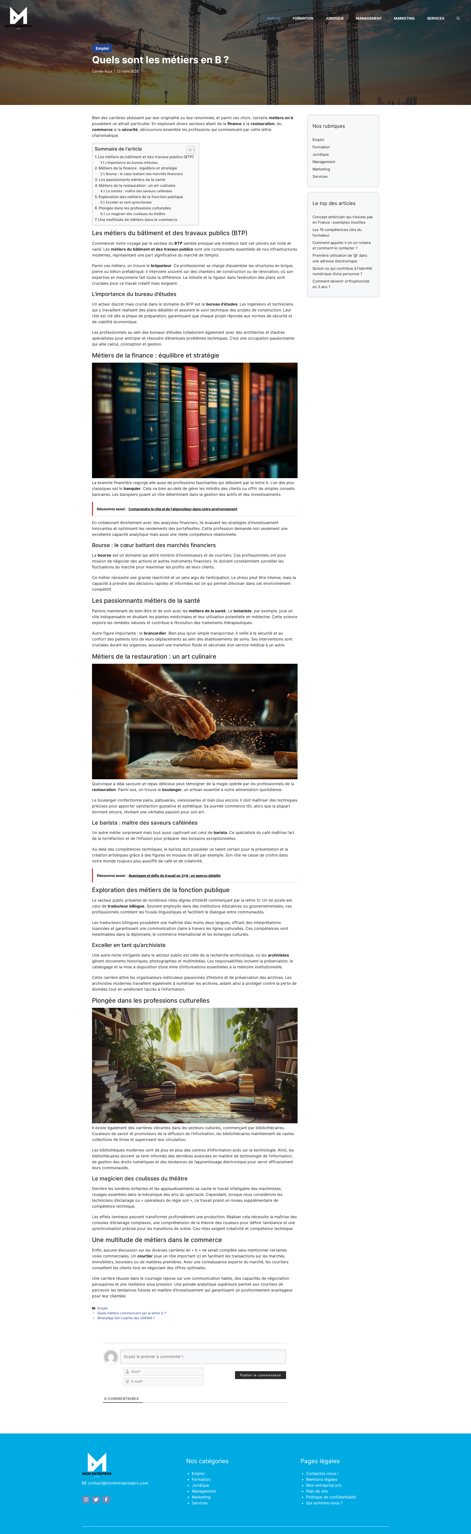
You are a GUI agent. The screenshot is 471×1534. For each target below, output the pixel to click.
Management (369, 18)
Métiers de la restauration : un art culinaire (137, 185)
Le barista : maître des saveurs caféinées (139, 191)
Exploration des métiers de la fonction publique (141, 196)
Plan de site (317, 1491)
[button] (458, 18)
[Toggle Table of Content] (188, 150)
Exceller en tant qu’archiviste (129, 202)
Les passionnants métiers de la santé (132, 179)
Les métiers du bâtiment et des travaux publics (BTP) (146, 156)
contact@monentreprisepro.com (118, 1483)
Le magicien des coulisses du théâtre (135, 214)
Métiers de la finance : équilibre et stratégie (138, 168)
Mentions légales (321, 1479)
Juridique (335, 18)
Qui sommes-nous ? (324, 1502)
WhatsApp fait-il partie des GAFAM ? (126, 1318)
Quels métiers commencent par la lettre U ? (131, 1313)
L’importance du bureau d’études (131, 163)
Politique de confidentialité (331, 1497)
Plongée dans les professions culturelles (135, 208)
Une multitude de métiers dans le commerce (137, 219)
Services (435, 18)
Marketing (404, 18)
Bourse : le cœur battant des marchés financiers (144, 174)
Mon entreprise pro (324, 1485)
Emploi (273, 18)
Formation (303, 18)
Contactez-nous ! (322, 1473)
